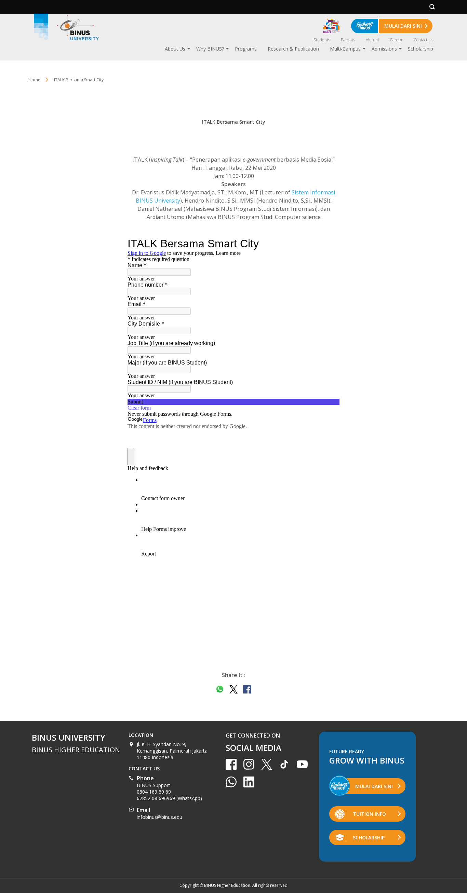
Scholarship (420, 48)
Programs (246, 48)
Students (321, 40)
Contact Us (423, 40)
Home (34, 80)
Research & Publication (293, 48)
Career (396, 40)
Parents (348, 40)
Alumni (372, 40)
